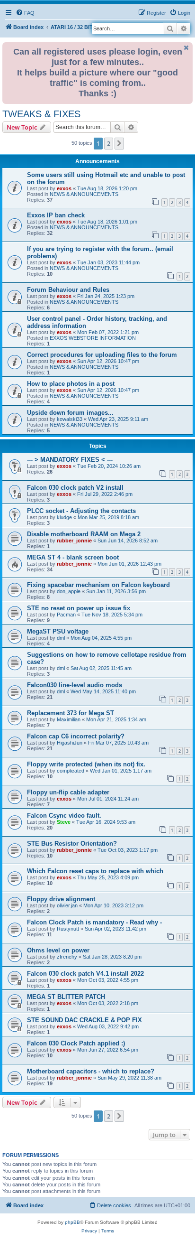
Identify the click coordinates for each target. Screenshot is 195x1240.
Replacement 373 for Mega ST (70, 713)
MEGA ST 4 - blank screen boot (73, 557)
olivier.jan (67, 905)
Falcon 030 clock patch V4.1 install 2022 (85, 973)
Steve (64, 822)
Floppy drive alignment (61, 899)
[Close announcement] (186, 47)
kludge (64, 517)
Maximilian (68, 719)
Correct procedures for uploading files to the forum (102, 354)
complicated (70, 771)
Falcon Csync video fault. (64, 815)
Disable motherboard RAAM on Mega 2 (84, 534)
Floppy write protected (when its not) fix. (86, 764)
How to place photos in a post (71, 383)
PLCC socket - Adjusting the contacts (81, 510)
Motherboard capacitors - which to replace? (90, 1071)
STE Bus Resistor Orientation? (72, 843)
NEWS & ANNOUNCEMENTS (84, 194)
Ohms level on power (58, 950)
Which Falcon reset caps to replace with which (95, 871)
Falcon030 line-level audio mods (74, 685)
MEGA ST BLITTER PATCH (66, 996)
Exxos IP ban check (56, 215)
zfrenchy (67, 957)
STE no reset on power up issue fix (78, 608)
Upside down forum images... (70, 412)
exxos (64, 188)
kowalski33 (69, 419)
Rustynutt (68, 929)
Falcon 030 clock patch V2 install (75, 487)
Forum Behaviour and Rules (68, 289)
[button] (119, 143)
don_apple (68, 591)
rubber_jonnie (74, 540)
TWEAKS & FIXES (41, 114)
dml (61, 638)
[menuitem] (25, 13)
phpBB (72, 1222)
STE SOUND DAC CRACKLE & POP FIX (84, 1020)
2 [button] (108, 143)
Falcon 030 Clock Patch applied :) (76, 1043)
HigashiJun (69, 743)
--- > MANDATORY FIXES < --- (70, 459)
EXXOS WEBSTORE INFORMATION (93, 338)
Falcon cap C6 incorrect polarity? (75, 736)
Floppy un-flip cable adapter (68, 792)
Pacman (66, 614)
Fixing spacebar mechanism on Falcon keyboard (98, 584)
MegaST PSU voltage (58, 631)
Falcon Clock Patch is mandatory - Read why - (94, 922)
